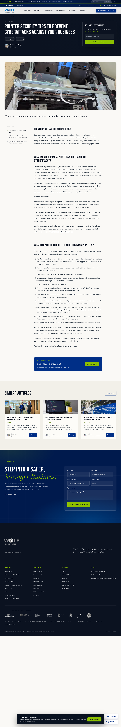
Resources (65, 581)
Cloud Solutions (9, 581)
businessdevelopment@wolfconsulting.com (103, 578)
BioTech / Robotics (39, 592)
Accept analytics (94, 719)
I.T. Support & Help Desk (12, 575)
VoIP (6, 592)
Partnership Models (68, 585)
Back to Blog (12, 17)
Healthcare (36, 578)
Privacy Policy (51, 631)
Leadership (65, 588)
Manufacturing (37, 571)
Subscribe (107, 1)
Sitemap (114, 631)
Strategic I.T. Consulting (12, 599)
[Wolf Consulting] (10, 11)
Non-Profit (36, 588)
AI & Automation (10, 595)
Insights (64, 578)
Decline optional (81, 719)
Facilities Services (38, 581)
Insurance (36, 595)
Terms (108, 631)
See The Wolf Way (10, 495)
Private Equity (37, 585)
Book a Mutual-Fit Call (98, 571)
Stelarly (43, 631)
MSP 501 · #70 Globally (14, 621)
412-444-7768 (10, 5)
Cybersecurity (9, 578)
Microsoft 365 (9, 588)
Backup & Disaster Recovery (13, 585)
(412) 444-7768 (96, 575)
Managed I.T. (8, 571)
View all (109, 393)
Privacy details (31, 721)
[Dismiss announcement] (114, 2)
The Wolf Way (60, 10)
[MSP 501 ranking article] (61, 615)
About (64, 571)
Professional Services (40, 575)
